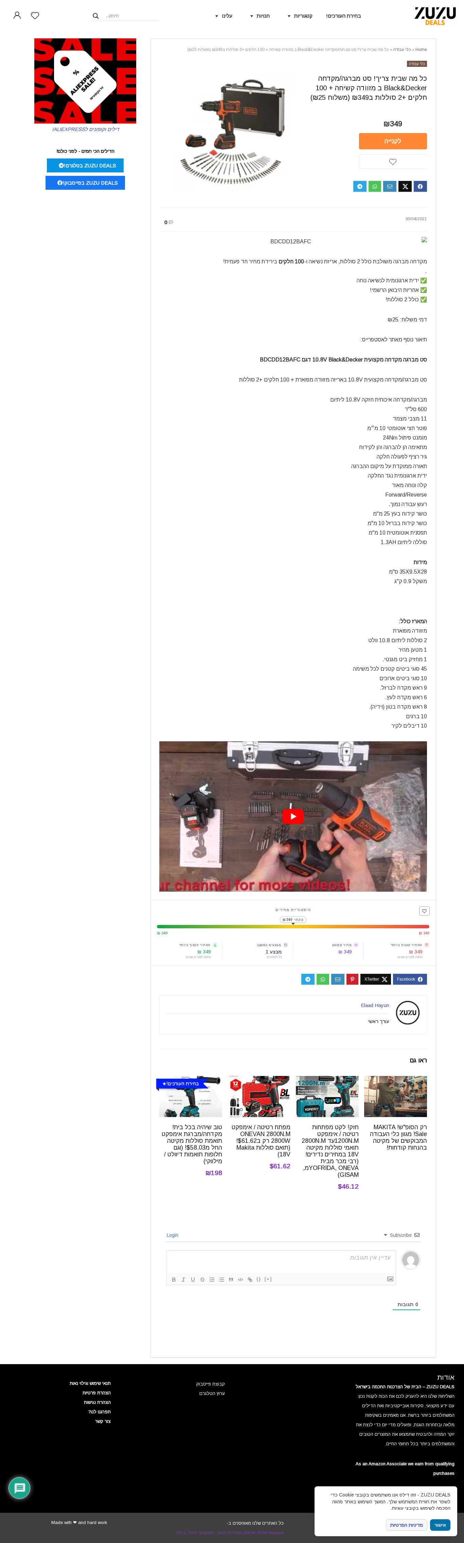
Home (421, 49)
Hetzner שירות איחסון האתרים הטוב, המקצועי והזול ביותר (230, 1532)
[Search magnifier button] (96, 16)
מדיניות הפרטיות (406, 1525)
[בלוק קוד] (240, 1280)
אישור (440, 1525)
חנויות (263, 16)
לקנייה (393, 141)
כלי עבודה (402, 49)
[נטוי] (183, 1280)
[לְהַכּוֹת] (202, 1280)
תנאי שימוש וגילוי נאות (90, 1383)
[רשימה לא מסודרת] (221, 1280)
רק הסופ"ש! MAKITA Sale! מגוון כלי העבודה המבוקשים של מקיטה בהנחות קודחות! (398, 1137)
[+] (268, 1279)
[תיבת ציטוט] (231, 1280)
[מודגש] (174, 1280)
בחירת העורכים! (343, 16)
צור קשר (103, 1421)
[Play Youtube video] (293, 816)
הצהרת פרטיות (97, 1392)
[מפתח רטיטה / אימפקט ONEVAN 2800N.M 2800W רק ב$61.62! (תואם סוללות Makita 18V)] (259, 1080)
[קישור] (250, 1280)
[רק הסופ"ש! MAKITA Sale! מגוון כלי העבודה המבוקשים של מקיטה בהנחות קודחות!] (395, 1080)
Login (173, 1235)
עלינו (227, 16)
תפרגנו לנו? (99, 1411)
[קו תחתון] (193, 1280)
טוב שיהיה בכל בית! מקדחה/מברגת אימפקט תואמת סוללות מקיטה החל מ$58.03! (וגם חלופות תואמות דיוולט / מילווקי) (192, 1144)
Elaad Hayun (375, 1005)
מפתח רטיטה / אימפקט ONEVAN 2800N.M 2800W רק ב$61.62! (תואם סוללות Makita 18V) (261, 1141)
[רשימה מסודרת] (212, 1280)
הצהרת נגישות (97, 1402)
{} (258, 1279)
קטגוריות (303, 16)
